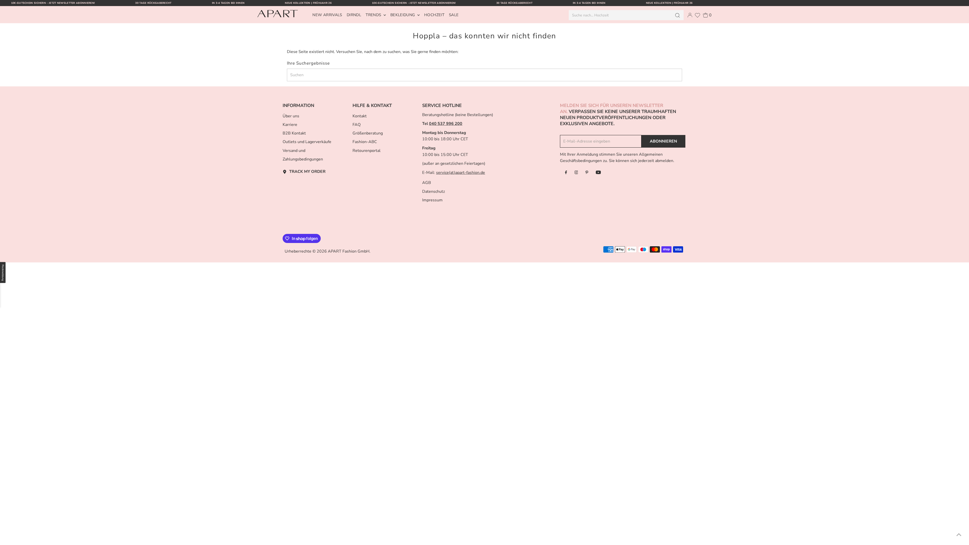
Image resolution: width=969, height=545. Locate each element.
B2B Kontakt (294, 133)
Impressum (432, 200)
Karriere (290, 124)
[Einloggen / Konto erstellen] (690, 15)
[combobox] (620, 15)
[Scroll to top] (959, 535)
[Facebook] (566, 173)
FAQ (357, 124)
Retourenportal (367, 150)
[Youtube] (598, 173)
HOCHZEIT (434, 14)
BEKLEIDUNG (403, 14)
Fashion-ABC (365, 142)
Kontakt (360, 116)
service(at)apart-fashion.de (460, 172)
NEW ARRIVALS (327, 14)
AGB (426, 182)
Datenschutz (433, 191)
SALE (454, 14)
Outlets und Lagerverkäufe (307, 142)
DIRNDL (354, 14)
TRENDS (374, 14)
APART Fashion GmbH (348, 251)
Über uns (291, 116)
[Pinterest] (587, 173)
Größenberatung (368, 133)
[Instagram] (576, 173)
